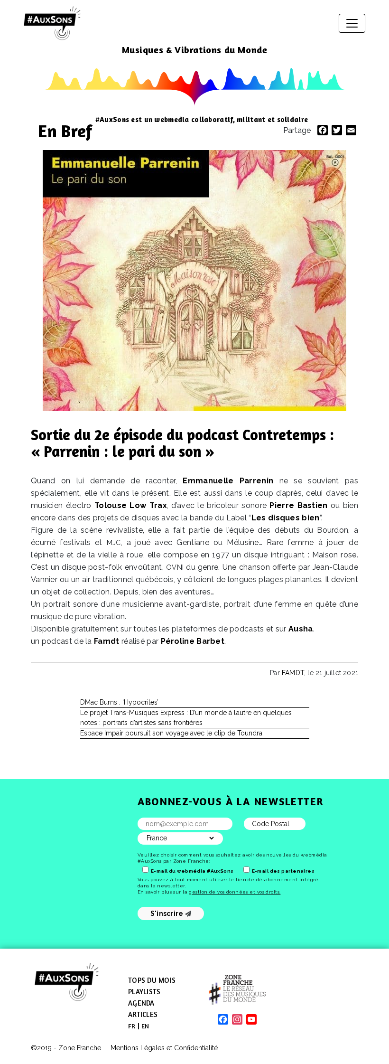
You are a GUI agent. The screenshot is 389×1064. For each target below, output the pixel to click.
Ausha (300, 628)
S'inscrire (167, 913)
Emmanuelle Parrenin (228, 480)
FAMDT (293, 673)
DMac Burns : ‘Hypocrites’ (119, 702)
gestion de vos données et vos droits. (234, 892)
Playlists (144, 991)
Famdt (107, 641)
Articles (142, 1014)
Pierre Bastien (298, 505)
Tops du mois (152, 980)
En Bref (65, 131)
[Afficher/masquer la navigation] (352, 23)
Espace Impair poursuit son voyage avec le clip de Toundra (171, 733)
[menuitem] (132, 1026)
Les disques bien (285, 517)
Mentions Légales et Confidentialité (164, 1048)
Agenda (141, 1003)
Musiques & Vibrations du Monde (195, 50)
